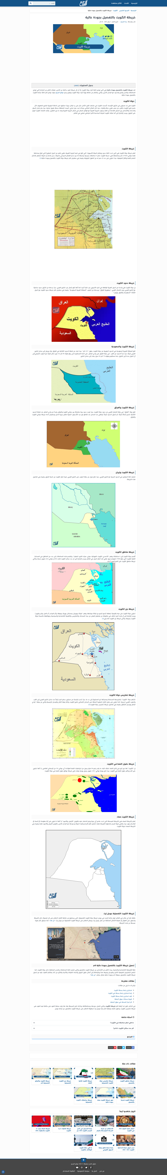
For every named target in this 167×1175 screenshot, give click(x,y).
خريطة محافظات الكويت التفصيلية (84, 1101)
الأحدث (126, 3)
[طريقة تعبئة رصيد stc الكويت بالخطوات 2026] (41, 1121)
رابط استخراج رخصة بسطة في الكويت (120, 993)
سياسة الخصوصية (83, 1171)
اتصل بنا (94, 1171)
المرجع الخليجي (124, 10)
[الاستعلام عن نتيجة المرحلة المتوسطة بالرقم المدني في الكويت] (104, 1121)
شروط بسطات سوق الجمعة (123, 999)
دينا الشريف (123, 21)
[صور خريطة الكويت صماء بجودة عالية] (104, 1092)
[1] (40, 158)
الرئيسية (134, 3)
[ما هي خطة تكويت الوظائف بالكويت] (83, 1140)
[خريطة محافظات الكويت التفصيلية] (83, 1092)
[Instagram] (81, 1167)
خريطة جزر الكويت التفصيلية (65, 1082)
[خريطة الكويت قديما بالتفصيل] (125, 1092)
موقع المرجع (60, 92)
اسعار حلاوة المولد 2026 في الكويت (126, 1130)
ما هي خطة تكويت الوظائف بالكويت (86, 1149)
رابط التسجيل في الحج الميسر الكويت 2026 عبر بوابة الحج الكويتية (84, 1131)
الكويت (115, 10)
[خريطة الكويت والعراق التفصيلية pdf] (41, 1073)
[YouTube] (77, 1167)
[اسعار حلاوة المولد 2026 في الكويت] (125, 1121)
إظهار (76, 85)
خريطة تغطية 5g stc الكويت (64, 1130)
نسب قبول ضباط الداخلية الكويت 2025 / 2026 (126, 1149)
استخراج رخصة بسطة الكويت (123, 990)
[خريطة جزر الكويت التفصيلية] (62, 1073)
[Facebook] (90, 1167)
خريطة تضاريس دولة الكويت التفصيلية (106, 1082)
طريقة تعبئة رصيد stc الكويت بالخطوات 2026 (42, 1130)
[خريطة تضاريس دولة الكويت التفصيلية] (104, 1073)
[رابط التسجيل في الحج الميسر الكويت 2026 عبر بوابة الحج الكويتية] (83, 1121)
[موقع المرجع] (83, 3)
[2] (103, 618)
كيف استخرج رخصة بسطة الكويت (121, 996)
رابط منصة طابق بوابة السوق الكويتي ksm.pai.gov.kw (106, 1150)
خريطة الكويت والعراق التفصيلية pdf (42, 1082)
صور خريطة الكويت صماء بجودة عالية (105, 1101)
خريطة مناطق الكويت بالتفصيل (127, 1082)
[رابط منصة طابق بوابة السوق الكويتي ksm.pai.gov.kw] (104, 1140)
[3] (89, 704)
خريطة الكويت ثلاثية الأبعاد (85, 1082)
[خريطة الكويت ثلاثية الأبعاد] (83, 1073)
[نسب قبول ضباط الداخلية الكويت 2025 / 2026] (125, 1140)
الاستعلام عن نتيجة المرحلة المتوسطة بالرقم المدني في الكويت (105, 1131)
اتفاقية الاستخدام (69, 1171)
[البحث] (31, 3)
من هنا (52, 920)
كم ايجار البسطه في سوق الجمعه (121, 1002)
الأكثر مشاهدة (116, 3)
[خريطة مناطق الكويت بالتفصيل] (125, 1073)
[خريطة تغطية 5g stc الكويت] (62, 1121)
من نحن (101, 1171)
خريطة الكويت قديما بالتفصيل (127, 1101)
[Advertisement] (83, 68)
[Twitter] (86, 1167)
